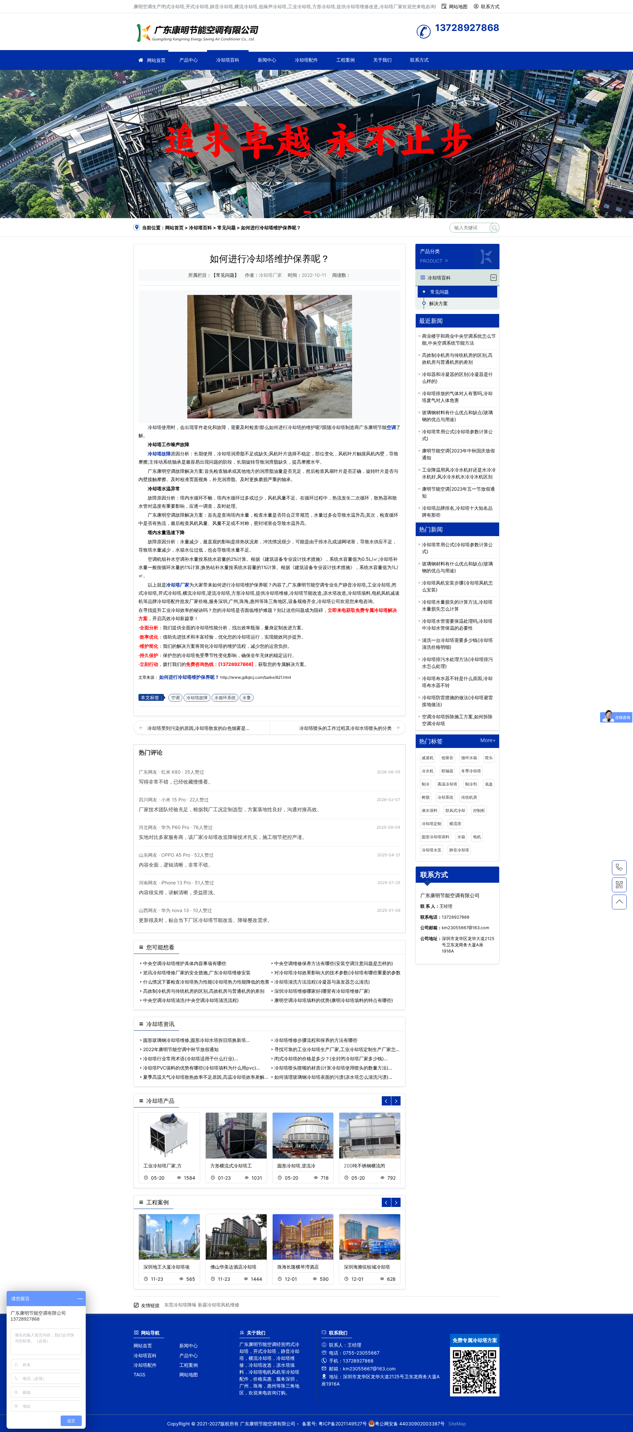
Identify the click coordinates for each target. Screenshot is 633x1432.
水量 (246, 697)
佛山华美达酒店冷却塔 (233, 1267)
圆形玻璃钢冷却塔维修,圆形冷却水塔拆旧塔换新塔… (196, 1040)
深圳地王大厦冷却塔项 (166, 1267)
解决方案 (438, 303)
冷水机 (428, 770)
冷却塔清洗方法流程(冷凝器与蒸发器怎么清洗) (322, 982)
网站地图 (458, 6)
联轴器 (447, 770)
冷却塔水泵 (431, 849)
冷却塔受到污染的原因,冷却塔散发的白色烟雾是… (198, 728)
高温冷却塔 (447, 784)
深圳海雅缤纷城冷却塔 (367, 1267)
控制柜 (479, 810)
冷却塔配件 (306, 60)
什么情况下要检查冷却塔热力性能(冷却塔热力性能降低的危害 (206, 982)
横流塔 (455, 823)
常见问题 (226, 227)
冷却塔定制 (431, 823)
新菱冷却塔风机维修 (218, 1304)
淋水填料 (429, 810)
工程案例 (345, 60)
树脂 (426, 797)
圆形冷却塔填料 (435, 836)
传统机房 (469, 797)
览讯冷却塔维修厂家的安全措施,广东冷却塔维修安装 (197, 972)
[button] (307, 212)
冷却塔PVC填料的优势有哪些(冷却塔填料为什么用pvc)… (201, 1068)
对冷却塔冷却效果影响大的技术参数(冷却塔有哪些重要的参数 (337, 972)
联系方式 (490, 6)
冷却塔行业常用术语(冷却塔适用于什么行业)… (190, 1058)
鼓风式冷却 (455, 810)
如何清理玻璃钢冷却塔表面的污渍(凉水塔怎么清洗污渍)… (333, 1077)
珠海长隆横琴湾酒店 (298, 1267)
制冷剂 (471, 784)
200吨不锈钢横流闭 (364, 1165)
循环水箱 (469, 757)
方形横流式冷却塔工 (231, 1165)
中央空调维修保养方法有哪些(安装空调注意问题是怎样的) (333, 963)
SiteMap (457, 1423)
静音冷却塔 (459, 849)
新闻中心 (267, 60)
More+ (488, 740)
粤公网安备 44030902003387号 (410, 1423)
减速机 (428, 757)
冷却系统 (445, 797)
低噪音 (447, 757)
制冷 (426, 784)
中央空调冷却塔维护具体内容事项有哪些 (184, 963)
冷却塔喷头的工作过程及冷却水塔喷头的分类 (346, 728)
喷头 (489, 757)
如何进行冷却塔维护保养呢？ (189, 677)
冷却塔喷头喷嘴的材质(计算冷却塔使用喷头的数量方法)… (333, 1068)
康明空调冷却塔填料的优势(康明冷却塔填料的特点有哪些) (333, 1000)
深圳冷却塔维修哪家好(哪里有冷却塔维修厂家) (322, 991)
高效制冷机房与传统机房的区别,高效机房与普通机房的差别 (203, 991)
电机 (477, 836)
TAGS (139, 1374)
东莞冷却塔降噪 (180, 1304)
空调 (391, 427)
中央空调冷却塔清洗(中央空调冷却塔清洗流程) (191, 1000)
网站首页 (156, 60)
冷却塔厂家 (199, 34)
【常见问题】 (225, 275)
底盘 (489, 784)
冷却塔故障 (159, 453)
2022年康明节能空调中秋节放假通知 (181, 1049)
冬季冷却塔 (471, 770)
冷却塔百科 (227, 60)
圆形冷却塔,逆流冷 (296, 1165)
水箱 (461, 836)
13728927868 (619, 867)
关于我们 (382, 60)
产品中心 (188, 60)
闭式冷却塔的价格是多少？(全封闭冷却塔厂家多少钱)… (331, 1058)
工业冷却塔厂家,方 (162, 1165)
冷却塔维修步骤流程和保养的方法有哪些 (315, 1040)
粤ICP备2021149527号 (342, 1423)
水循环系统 (225, 697)
